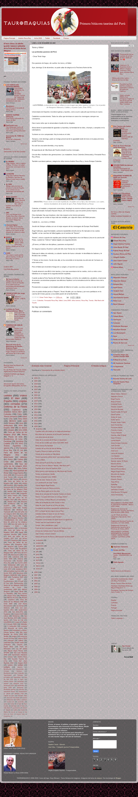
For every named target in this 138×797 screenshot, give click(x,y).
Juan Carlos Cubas (120, 260)
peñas (6, 516)
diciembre (39, 429)
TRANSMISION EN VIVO (13, 520)
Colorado (116, 323)
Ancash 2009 (12, 624)
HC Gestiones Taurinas (121, 363)
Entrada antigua (98, 366)
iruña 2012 (8, 569)
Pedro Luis (117, 301)
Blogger (118, 778)
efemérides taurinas (10, 689)
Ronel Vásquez (118, 304)
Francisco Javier (116, 430)
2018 (36, 401)
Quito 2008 (8, 687)
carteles (8, 395)
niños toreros (76, 300)
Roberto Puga (22, 491)
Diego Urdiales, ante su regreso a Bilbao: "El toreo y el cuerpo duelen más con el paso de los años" (16, 166)
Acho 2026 (38, 38)
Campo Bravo (118, 316)
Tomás (91, 300)
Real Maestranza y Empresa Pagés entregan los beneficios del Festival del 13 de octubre (15, 351)
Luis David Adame (117, 458)
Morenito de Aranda (118, 474)
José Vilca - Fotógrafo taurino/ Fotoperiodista (63, 747)
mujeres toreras (8, 681)
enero (38, 569)
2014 (36, 412)
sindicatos (7, 644)
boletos (10, 665)
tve (22, 503)
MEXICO (12, 421)
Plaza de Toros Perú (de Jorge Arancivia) (122, 146)
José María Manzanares (122, 553)
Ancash (24, 597)
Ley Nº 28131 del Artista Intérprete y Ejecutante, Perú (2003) (121, 516)
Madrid (10, 491)
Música (6, 630)
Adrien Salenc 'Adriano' (119, 394)
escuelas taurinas (10, 534)
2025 (36, 381)
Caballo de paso (9, 695)
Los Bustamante (119, 333)
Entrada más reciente (42, 366)
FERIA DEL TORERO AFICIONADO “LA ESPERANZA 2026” (127, 184)
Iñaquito (8, 710)
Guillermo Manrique (120, 326)
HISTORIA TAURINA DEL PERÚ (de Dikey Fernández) (122, 580)
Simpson (10, 546)
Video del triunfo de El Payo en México (48, 463)
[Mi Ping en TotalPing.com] (128, 657)
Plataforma (10, 700)
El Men (15, 398)
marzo (38, 563)
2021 (36, 392)
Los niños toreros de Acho (44, 437)
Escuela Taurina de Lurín (122, 378)
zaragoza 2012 (18, 683)
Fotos (19, 414)
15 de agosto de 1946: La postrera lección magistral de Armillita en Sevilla (19, 316)
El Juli (20, 450)
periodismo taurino (9, 691)
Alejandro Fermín (117, 396)
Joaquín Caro (118, 291)
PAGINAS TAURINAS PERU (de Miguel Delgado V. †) (122, 587)
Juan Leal (114, 451)
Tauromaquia (8, 675)
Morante (24, 502)
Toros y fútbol (40, 460)
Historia (15, 479)
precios (24, 479)
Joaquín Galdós (119, 257)
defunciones (8, 457)
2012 (36, 418)
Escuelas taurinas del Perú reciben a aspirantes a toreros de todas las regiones (127, 87)
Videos (23, 395)
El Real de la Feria (119, 360)
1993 (36, 592)
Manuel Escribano (117, 466)
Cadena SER (8, 267)
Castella (7, 443)
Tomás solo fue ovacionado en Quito (47, 522)
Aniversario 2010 (9, 685)
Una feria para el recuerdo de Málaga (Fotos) (15, 109)
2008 (36, 572)
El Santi (19, 704)
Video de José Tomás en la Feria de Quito (49, 505)
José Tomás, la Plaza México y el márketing (50, 500)
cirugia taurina (18, 473)
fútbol (61, 300)
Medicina (19, 510)
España (8, 401)
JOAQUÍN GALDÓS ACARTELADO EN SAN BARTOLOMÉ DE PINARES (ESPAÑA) (123, 135)
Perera (24, 434)
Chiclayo (6, 671)
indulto (24, 483)
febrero (38, 566)
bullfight (20, 665)
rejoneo (6, 683)
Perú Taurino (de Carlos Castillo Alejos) (122, 127)
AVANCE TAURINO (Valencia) (12, 116)
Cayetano (11, 599)
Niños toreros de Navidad (44, 446)
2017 (36, 404)
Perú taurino (22, 593)
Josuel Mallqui (118, 294)
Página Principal (9, 38)
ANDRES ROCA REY (13, 412)
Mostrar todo (24, 143)
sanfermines (8, 464)
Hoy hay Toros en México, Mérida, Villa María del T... (53, 465)
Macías (6, 712)
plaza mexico (12, 495)
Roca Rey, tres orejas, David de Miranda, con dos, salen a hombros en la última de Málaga (15, 203)
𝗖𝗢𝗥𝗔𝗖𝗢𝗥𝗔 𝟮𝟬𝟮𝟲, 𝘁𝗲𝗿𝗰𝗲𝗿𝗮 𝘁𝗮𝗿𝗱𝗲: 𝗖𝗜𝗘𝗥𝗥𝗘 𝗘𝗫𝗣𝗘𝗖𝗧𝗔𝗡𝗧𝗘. (127, 197)
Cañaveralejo (20, 669)
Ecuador (20, 561)
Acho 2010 (22, 419)
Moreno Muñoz (116, 477)
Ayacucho (7, 487)
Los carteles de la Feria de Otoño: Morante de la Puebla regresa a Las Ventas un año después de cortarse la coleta (15, 229)
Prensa (66, 38)
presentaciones (9, 528)
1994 (36, 589)
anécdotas (7, 677)
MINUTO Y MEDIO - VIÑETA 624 (19, 298)
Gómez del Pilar (119, 550)
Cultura (20, 546)
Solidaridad (11, 565)
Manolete (14, 706)
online (24, 416)
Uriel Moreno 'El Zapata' (119, 492)
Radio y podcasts (21, 700)
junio (38, 554)
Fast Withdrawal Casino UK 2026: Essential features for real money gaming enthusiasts (16, 129)
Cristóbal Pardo (116, 404)
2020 (36, 395)
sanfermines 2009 (10, 589)
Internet (22, 710)
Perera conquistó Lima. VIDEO (45, 477)
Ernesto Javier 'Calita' (118, 422)
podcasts (11, 640)
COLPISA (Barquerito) (11, 269)
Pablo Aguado (118, 562)
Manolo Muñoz (116, 464)
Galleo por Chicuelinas (121, 193)
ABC (7, 213)
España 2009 (9, 428)
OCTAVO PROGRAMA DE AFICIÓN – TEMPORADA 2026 (123, 169)
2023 (36, 386)
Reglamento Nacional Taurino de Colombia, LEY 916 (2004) (122, 522)
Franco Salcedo (116, 433)
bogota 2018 (22, 663)
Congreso (7, 614)
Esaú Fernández (116, 425)
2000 (36, 586)
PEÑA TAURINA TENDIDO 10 (121, 216)
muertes (6, 506)
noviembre (40, 540)
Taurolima (19, 441)
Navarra (12, 423)
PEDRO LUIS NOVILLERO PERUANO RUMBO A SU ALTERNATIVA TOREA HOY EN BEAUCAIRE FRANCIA (15, 334)
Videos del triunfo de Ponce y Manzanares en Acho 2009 (54, 537)
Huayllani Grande (119, 329)
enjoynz (99, 778)
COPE (8, 253)
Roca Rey (84, 300)
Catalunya (14, 540)
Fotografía (23, 493)
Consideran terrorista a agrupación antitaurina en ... (53, 508)
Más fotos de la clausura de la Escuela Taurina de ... (53, 434)
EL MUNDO (10, 161)
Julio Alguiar (118, 264)
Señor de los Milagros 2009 (14, 585)
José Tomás (8, 477)
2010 (36, 423)
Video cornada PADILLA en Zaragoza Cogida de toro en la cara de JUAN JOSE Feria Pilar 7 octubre (127, 99)
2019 (36, 398)
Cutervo (24, 540)
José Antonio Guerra (121, 297)
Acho (21, 425)
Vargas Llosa (11, 595)
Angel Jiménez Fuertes (121, 244)
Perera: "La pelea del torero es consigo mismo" (51, 497)
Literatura (16, 557)
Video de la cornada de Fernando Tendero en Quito (53, 494)
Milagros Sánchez (17, 518)
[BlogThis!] (73, 297)
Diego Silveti (18, 591)
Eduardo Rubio (20, 714)
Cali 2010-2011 (17, 612)
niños (19, 506)
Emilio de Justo (116, 417)
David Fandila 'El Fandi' (119, 412)
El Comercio (19, 475)
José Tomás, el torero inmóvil (45, 534)
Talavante (7, 512)
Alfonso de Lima (12, 597)
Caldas (20, 459)
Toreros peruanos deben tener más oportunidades (52, 457)
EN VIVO (19, 443)
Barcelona (19, 573)
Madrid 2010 (12, 502)
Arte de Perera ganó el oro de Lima (47, 491)
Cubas (25, 495)
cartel (25, 421)
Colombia (7, 414)
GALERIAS (7, 622)
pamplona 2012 (21, 569)
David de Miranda (117, 409)
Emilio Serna (115, 420)
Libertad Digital (11, 225)
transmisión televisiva (19, 655)
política (15, 710)
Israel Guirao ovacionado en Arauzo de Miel (15, 119)
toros (21, 423)
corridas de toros (12, 587)
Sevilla (6, 636)
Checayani (117, 319)
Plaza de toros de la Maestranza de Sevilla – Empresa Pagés (14, 346)
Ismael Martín (115, 440)
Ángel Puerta (115, 399)
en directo (23, 428)
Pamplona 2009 (17, 577)
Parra (115, 336)
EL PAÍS (9, 184)
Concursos (7, 561)
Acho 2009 (22, 430)
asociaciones (16, 708)
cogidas (23, 401)
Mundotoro (10, 106)
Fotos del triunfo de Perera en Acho (47, 488)
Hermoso (19, 671)
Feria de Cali (18, 620)
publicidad (7, 642)
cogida (21, 532)
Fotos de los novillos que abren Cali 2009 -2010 (51, 443)
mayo (38, 557)
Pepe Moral (115, 482)
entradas (10, 430)
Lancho (25, 698)
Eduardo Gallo (22, 695)
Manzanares (15, 555)
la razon (21, 679)
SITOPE (6, 653)
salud (5, 704)
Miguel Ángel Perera (15, 651)
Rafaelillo (114, 484)
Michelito (24, 624)
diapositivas (17, 677)
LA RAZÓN (10, 174)
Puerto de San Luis (120, 343)
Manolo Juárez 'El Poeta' (119, 461)
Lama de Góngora (117, 453)
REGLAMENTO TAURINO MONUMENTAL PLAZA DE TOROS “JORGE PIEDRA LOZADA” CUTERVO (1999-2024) (120, 535)
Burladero (7, 149)
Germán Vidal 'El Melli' (118, 435)
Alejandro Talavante (120, 547)
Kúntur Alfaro (118, 267)
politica (20, 640)
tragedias (20, 485)
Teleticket (20, 675)
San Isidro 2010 (12, 579)
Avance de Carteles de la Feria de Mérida (49, 531)
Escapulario (23, 548)
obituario (23, 457)
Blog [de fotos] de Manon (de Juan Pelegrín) (14, 366)
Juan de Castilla (116, 448)
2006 (36, 578)
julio (37, 551)
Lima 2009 (67, 300)
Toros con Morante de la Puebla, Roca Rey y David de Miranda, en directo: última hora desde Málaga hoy (15, 217)
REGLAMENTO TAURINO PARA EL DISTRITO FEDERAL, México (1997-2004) (122, 504)
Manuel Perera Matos (118, 469)
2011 (36, 421)
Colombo (40, 300)
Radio (25, 622)
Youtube (6, 479)
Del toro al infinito (12, 279)
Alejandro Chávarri (120, 277)
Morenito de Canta (15, 628)
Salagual (20, 712)
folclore (25, 708)
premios (19, 462)
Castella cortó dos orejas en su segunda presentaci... (53, 431)
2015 (36, 409)
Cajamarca (16, 410)
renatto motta (19, 642)
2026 (36, 378)
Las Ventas (20, 606)
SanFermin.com (11, 125)
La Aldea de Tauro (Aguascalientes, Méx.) (14, 310)
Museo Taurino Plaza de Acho (121, 583)
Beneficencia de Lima (13, 439)
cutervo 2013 (22, 638)
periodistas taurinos (14, 571)
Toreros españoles (12, 446)
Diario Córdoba (11, 197)
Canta (12, 704)
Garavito (13, 712)
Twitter (47, 38)
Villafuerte (23, 595)
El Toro (6, 583)
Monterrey (16, 616)
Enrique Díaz (118, 284)
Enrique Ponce (9, 548)
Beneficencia (7, 669)
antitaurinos (8, 425)
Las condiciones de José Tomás (46, 482)
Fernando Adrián (116, 427)
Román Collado (116, 487)
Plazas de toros (15, 437)
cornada (20, 477)
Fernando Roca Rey (51, 300)
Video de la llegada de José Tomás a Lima (49, 502)
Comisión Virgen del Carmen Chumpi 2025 (121, 355)
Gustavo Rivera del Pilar (122, 254)
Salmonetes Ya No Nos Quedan (14, 151)
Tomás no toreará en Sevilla (45, 474)
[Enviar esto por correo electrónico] (71, 297)
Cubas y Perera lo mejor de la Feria (47, 451)
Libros (6, 616)
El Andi (20, 581)
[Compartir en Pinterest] (79, 297)
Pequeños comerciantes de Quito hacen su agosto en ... (54, 519)
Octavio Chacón (116, 479)
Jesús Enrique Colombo (119, 443)
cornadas (15, 404)
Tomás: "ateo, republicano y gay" (46, 525)
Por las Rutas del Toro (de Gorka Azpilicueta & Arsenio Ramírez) (15, 370)
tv (14, 448)
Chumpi (19, 644)
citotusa (20, 559)
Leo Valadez (115, 456)
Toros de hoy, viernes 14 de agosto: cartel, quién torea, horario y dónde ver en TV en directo (15, 243)
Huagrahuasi (7, 716)
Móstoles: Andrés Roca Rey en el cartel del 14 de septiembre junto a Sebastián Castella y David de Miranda (123, 154)
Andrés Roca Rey (24, 38)
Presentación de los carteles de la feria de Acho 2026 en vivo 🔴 (126, 57)
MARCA (9, 237)
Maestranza (7, 673)
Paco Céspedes (19, 673)
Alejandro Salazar (119, 281)
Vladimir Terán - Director (56, 744)
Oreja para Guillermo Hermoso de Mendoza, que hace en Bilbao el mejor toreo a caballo (15, 177)
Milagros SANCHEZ (10, 575)
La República (8, 593)
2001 (36, 583)
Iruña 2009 (8, 604)
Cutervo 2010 (19, 614)
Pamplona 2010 (21, 544)
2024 (36, 384)
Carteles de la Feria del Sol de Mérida (48, 448)
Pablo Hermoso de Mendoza (121, 571)
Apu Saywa (117, 313)
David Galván (115, 414)
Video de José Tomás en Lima (45, 480)
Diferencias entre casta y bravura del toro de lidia (120, 79)
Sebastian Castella (117, 489)
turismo (10, 657)
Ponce (10, 459)
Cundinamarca (9, 581)
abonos (6, 448)
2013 (36, 415)
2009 (36, 426)
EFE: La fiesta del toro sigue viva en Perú (49, 511)
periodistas (20, 681)
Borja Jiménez (116, 402)
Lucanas (24, 626)
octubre (39, 543)
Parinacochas (18, 583)
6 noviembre (12, 626)
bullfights (7, 667)
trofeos (10, 468)
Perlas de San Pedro (120, 339)
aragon (14, 636)
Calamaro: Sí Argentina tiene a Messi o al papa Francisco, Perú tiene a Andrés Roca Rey (127, 69)
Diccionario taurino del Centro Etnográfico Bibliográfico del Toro (15, 384)
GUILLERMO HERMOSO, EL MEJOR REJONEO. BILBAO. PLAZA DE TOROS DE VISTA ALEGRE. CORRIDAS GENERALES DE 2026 (15, 95)
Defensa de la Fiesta (15, 406)
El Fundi (22, 706)
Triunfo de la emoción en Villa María (47, 454)
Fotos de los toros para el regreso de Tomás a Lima (53, 528)
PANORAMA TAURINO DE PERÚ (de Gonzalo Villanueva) (122, 177)
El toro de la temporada (13, 139)
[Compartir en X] (75, 297)
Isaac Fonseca (116, 438)
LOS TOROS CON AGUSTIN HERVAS (12, 85)
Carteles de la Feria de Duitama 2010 (48, 468)
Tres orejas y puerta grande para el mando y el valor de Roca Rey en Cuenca (14, 256)
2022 (36, 389)
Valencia (6, 608)
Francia (15, 516)
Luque (17, 622)
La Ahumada (22, 528)
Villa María (7, 708)
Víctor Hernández (117, 495)
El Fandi (17, 487)
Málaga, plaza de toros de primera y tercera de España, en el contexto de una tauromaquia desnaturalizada (15, 188)
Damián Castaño (116, 407)
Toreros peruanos (10, 416)
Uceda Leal (10, 702)
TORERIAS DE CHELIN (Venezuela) (14, 326)
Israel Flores (117, 287)
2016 (36, 406)
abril (37, 560)
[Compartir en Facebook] (77, 297)
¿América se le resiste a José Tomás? (48, 517)
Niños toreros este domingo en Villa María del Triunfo (53, 471)
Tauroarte (116, 370)
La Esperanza (118, 366)
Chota (6, 462)
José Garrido (115, 445)
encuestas (21, 702)
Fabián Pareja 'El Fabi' (121, 250)
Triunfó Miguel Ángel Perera (45, 485)
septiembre (40, 546)
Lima (11, 419)
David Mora (8, 646)
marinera (21, 689)
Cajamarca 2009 (10, 508)
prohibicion (11, 503)
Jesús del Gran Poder (13, 698)
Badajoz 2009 (19, 693)
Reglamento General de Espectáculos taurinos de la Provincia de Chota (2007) (120, 527)
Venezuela (20, 687)
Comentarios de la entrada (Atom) (53, 370)
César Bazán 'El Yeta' (121, 247)
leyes (22, 514)
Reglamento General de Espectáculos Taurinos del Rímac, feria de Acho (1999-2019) (122, 510)
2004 (36, 581)
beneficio (10, 485)
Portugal (114, 608)
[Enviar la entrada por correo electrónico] (67, 297)
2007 (36, 575)
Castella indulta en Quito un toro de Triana (49, 514)
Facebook (56, 38)
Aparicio (19, 667)
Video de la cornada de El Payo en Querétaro (51, 440)
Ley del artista (21, 649)
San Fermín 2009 (21, 563)
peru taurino (11, 493)
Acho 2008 (7, 475)
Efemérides (20, 685)
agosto (38, 549)
